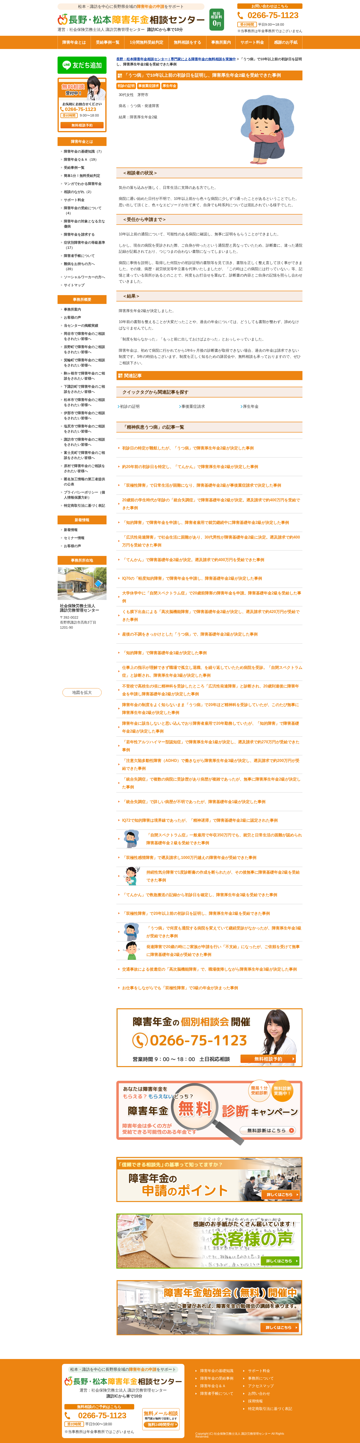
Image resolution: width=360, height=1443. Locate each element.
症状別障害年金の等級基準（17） (84, 245)
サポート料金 (252, 42)
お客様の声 (72, 317)
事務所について (261, 1378)
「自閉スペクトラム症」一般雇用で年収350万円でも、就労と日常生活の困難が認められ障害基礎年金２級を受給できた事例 (224, 839)
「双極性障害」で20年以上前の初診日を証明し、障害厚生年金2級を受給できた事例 (196, 913)
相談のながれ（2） (78, 192)
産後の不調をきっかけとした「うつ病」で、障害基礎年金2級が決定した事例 (190, 634)
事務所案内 (221, 42)
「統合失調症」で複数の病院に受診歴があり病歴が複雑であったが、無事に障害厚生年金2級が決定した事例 (211, 783)
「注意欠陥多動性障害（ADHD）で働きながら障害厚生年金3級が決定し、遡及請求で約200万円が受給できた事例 (211, 764)
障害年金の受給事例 (216, 1378)
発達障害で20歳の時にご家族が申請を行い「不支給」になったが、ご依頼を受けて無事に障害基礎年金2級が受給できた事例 (223, 951)
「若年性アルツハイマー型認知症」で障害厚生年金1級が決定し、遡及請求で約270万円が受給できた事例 (211, 746)
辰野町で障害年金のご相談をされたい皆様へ (84, 349)
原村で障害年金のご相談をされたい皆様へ (84, 468)
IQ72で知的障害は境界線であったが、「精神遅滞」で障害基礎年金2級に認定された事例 (200, 820)
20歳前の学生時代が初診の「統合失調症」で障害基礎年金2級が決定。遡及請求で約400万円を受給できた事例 (211, 504)
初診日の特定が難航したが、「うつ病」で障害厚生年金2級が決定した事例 (188, 448)
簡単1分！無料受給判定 (82, 176)
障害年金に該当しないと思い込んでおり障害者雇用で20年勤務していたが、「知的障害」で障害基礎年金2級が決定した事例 (210, 727)
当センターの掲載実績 (81, 325)
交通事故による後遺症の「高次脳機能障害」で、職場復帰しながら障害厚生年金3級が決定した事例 (209, 969)
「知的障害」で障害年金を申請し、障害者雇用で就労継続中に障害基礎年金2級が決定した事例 (205, 522)
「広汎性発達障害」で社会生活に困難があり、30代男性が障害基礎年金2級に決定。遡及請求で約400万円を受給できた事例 (211, 541)
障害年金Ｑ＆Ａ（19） (81, 159)
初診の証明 (126, 86)
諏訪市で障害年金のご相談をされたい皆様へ (84, 441)
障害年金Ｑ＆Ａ (213, 1386)
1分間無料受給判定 (146, 42)
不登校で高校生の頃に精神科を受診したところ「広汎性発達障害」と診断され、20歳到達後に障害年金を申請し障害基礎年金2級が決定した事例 (210, 690)
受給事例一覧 (108, 42)
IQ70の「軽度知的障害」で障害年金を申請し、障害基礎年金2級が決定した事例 (192, 578)
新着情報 (71, 530)
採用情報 (255, 1401)
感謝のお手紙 (286, 42)
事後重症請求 (148, 86)
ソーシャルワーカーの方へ (84, 277)
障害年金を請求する (79, 234)
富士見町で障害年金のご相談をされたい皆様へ (84, 455)
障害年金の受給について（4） (83, 210)
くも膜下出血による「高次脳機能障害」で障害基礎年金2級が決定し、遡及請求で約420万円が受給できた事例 (211, 616)
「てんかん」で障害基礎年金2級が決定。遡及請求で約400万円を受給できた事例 (193, 560)
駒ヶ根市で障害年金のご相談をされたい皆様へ (84, 375)
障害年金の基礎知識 (216, 1371)
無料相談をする (187, 42)
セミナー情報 (74, 538)
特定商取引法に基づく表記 (84, 505)
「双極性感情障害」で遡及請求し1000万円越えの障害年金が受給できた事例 (189, 857)
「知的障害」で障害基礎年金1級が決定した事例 (164, 653)
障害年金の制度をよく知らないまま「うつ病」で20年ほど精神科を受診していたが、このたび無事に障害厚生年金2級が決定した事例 (210, 709)
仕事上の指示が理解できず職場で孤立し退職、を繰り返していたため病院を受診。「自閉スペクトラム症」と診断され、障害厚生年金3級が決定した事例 (212, 671)
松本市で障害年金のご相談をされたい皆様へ (84, 402)
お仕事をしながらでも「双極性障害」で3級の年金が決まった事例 (180, 988)
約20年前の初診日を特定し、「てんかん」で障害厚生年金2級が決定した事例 (190, 467)
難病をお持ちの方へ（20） (79, 266)
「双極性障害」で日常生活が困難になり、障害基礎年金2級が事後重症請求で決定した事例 (201, 485)
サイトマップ (74, 285)
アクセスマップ (261, 1386)
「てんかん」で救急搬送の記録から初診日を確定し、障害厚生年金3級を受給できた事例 (199, 895)
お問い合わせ (259, 1393)
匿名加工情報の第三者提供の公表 (84, 481)
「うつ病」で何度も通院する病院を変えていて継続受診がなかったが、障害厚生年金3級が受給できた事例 (223, 932)
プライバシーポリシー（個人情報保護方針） (84, 494)
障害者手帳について (79, 256)
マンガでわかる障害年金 (83, 184)
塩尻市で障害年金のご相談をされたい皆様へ (84, 428)
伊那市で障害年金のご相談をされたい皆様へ (84, 415)
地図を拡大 (82, 692)
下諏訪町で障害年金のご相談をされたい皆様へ (84, 389)
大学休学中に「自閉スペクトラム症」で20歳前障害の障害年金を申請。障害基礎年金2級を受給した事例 (211, 597)
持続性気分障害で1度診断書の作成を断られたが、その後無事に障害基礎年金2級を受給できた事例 (223, 876)
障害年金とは (74, 42)
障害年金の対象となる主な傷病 (84, 223)
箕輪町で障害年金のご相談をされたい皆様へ (84, 362)
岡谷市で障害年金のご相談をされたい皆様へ (84, 336)
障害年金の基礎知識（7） (84, 151)
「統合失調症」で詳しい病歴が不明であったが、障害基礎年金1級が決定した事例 (193, 802)
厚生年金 (169, 86)
